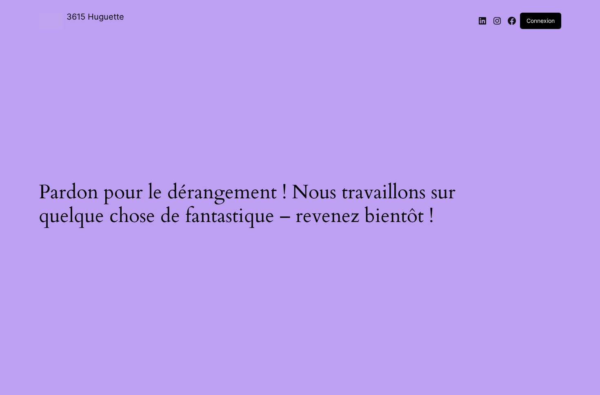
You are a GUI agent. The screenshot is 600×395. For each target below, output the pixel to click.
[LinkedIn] (482, 21)
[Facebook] (512, 21)
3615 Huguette (95, 17)
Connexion (541, 20)
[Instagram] (497, 21)
